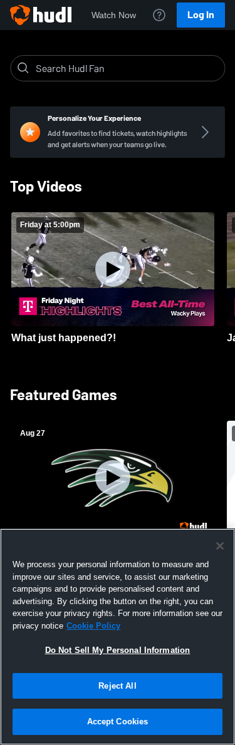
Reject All (117, 686)
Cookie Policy (93, 625)
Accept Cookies (118, 721)
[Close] (220, 546)
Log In (200, 14)
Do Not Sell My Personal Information (118, 650)
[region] (117, 636)
